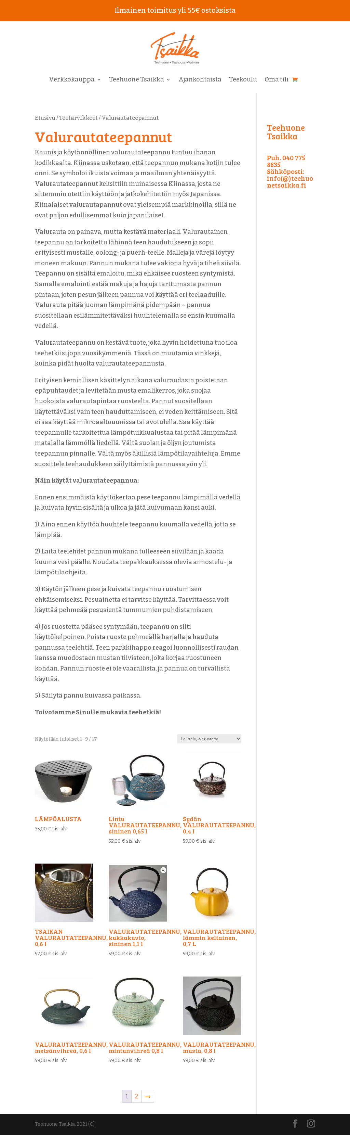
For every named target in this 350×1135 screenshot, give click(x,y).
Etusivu (45, 118)
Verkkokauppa (72, 80)
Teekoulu (243, 80)
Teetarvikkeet (78, 118)
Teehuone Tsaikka (136, 80)
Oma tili (276, 80)
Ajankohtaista (199, 80)
